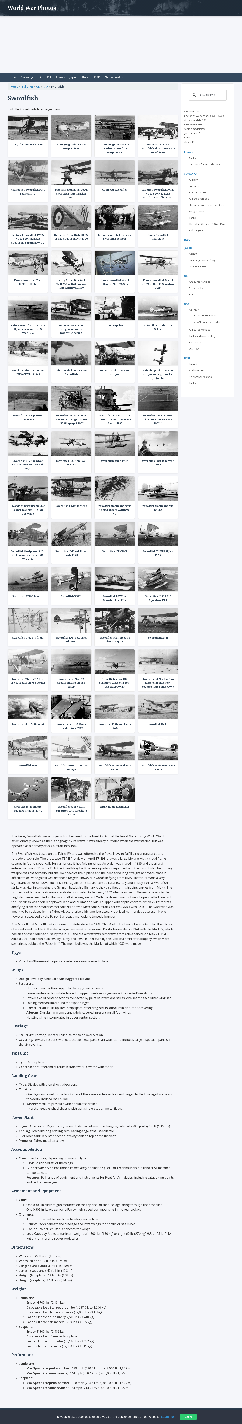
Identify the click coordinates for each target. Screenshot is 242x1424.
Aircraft (193, 253)
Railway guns (196, 230)
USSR (96, 77)
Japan (74, 77)
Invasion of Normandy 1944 (204, 164)
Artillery (193, 179)
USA (48, 77)
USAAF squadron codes (207, 322)
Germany (26, 77)
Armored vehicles (199, 198)
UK (39, 77)
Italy (85, 77)
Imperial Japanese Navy (202, 260)
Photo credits (113, 77)
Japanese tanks (197, 266)
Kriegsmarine (196, 211)
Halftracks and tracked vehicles (206, 205)
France (60, 77)
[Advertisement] (121, 44)
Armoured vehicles (199, 281)
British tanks (196, 288)
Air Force (194, 310)
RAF (45, 86)
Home (12, 77)
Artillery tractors (198, 370)
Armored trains (197, 192)
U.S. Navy (194, 348)
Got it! (188, 1417)
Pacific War (195, 342)
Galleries (27, 86)
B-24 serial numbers (205, 315)
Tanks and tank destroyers (204, 336)
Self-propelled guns (200, 377)
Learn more (168, 1416)
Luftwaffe (194, 186)
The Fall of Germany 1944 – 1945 (207, 224)
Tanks (192, 158)
